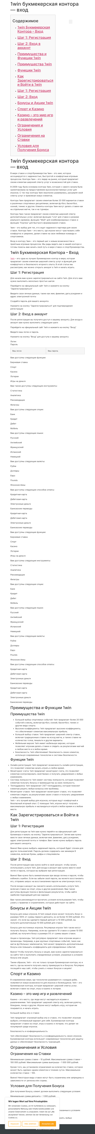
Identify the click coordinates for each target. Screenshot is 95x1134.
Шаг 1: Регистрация (34, 37)
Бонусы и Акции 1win (35, 103)
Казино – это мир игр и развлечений (35, 117)
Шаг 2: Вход (27, 97)
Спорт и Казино (30, 109)
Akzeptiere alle (48, 1124)
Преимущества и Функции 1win (32, 56)
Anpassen (15, 1124)
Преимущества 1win (34, 64)
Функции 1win (29, 70)
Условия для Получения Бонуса (33, 148)
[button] (70, 22)
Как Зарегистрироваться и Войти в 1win (35, 80)
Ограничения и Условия (30, 127)
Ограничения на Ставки (31, 137)
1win (12, 258)
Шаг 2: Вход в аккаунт (28, 46)
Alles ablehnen (30, 1124)
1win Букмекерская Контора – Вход (33, 29)
